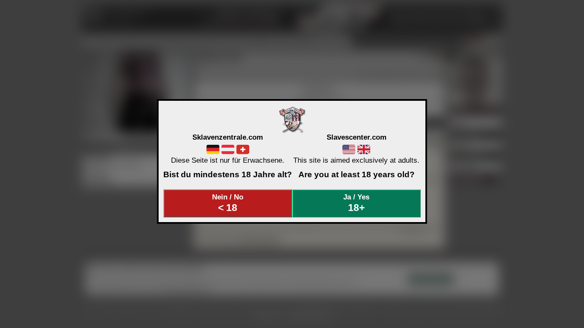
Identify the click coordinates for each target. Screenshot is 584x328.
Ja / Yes (356, 203)
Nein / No (227, 203)
